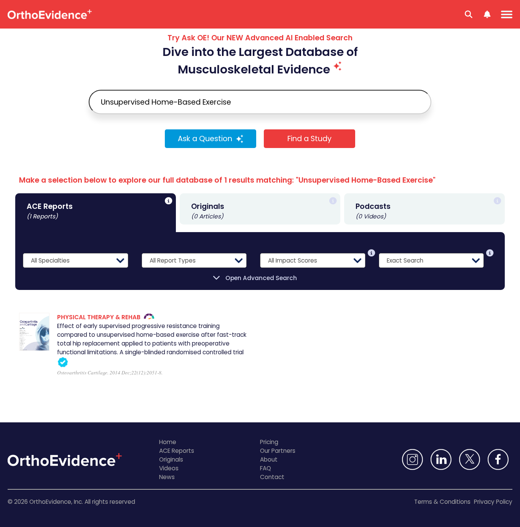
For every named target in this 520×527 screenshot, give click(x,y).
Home (167, 442)
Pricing (269, 442)
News (167, 477)
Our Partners (277, 451)
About (269, 459)
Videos (169, 468)
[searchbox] (260, 102)
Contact (272, 477)
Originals (171, 459)
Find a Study (309, 139)
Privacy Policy (493, 502)
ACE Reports (176, 451)
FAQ (265, 468)
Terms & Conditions (442, 502)
